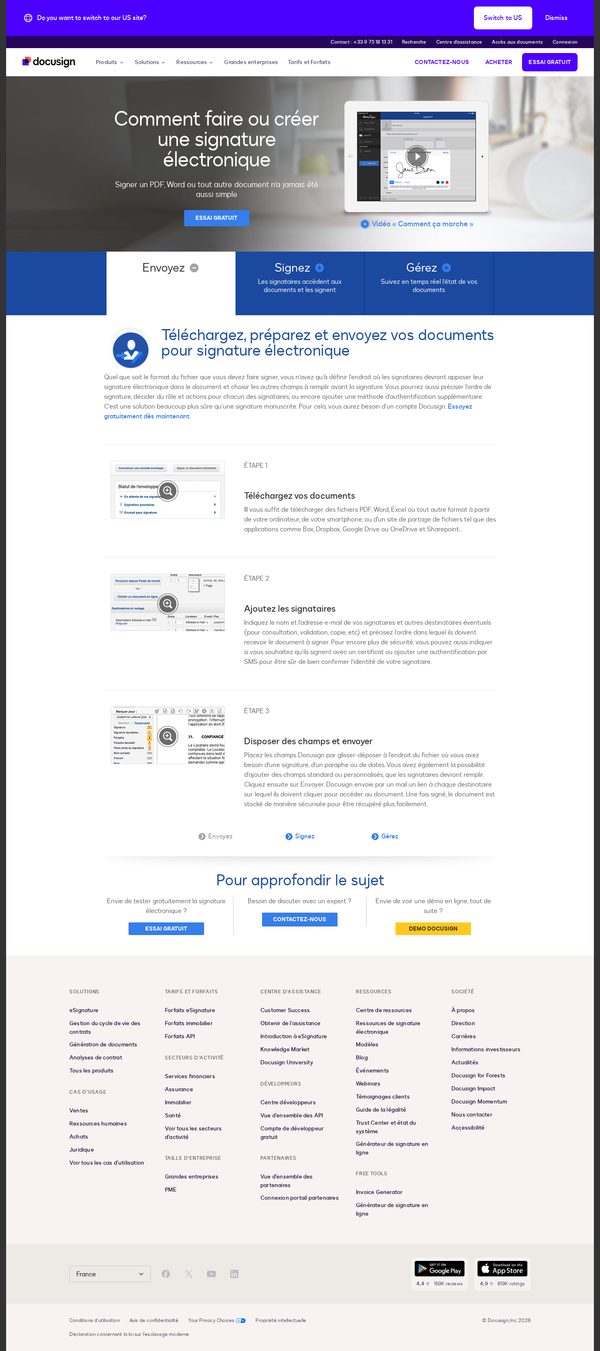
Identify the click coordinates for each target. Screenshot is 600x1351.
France (86, 1274)
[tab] (171, 283)
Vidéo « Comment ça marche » (422, 224)
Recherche (414, 42)
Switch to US (503, 17)
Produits (107, 62)
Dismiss (556, 17)
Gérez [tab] (389, 836)
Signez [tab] (305, 836)
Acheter (498, 62)
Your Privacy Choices (211, 1320)
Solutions (147, 62)
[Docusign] (49, 62)
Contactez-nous (442, 62)
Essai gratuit (550, 62)
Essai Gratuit (217, 218)
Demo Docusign (433, 929)
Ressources (191, 62)
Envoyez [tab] (220, 836)
